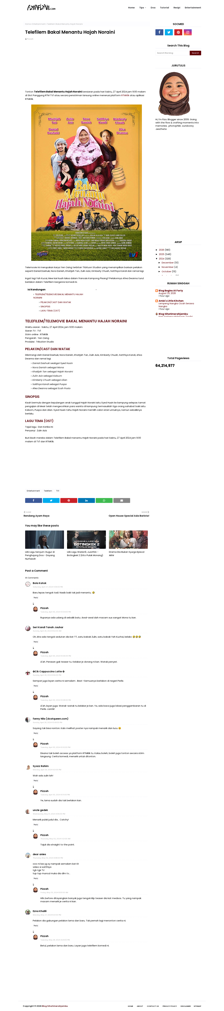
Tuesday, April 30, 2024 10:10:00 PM (55, 747)
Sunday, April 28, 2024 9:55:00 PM (47, 675)
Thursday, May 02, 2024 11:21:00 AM (55, 838)
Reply (36, 597)
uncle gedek (40, 810)
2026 (162, 249)
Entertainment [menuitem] (193, 7)
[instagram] (188, 32)
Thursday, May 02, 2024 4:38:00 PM (48, 858)
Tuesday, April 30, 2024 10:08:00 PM (56, 700)
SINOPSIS (45, 306)
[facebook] (159, 32)
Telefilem (48, 491)
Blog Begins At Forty (171, 290)
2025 (162, 254)
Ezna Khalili (39, 911)
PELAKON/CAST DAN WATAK (56, 302)
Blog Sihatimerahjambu (173, 314)
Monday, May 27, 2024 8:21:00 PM (47, 915)
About (140, 1006)
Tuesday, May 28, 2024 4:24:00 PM (55, 940)
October (167, 271)
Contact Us (153, 1006)
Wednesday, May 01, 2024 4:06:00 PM (49, 814)
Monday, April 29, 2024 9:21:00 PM (47, 769)
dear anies (39, 854)
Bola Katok (39, 583)
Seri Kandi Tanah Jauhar (48, 627)
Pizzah (30, 38)
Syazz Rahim (41, 766)
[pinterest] (178, 32)
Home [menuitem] (131, 7)
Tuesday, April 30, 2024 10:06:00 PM (56, 656)
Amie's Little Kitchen (171, 300)
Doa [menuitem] (153, 7)
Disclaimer (186, 1006)
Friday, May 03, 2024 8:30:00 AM (54, 892)
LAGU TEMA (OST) (50, 310)
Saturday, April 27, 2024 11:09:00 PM (48, 587)
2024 (162, 258)
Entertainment (38, 24)
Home (28, 24)
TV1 (57, 491)
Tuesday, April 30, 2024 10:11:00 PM (55, 794)
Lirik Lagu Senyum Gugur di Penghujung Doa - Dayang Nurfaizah (40, 555)
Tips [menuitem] (141, 7)
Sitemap (197, 1006)
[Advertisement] (86, 67)
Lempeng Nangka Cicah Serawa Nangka (176, 305)
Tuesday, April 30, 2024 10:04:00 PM (56, 612)
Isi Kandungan (36, 289)
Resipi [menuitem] (177, 7)
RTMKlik (125, 95)
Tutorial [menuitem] (164, 7)
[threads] (197, 32)
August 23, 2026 (167, 293)
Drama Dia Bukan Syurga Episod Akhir (126, 553)
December (168, 262)
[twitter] (169, 32)
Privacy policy (170, 1006)
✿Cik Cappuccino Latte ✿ (48, 671)
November (168, 267)
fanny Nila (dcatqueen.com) (50, 718)
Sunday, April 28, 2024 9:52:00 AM (47, 631)
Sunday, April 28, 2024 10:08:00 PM (47, 722)
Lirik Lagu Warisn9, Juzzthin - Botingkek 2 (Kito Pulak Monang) (85, 553)
